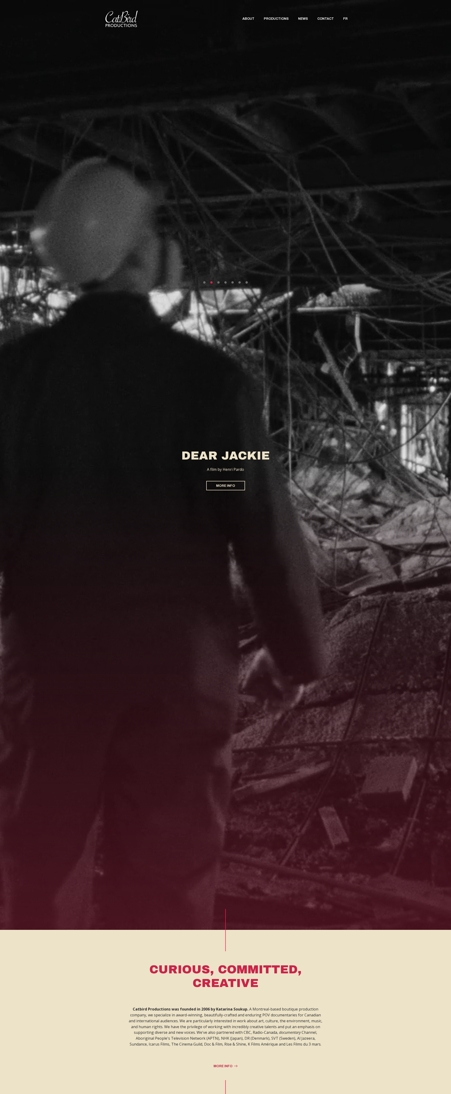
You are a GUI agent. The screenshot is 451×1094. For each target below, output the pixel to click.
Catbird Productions (121, 19)
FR (345, 18)
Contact (325, 18)
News (303, 18)
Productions (276, 18)
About (248, 18)
